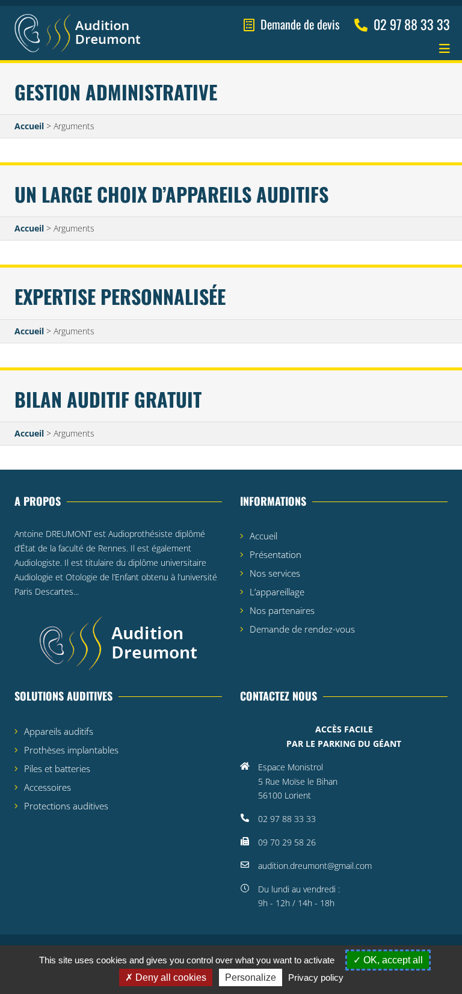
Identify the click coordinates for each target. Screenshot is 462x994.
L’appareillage (277, 592)
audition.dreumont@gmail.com (315, 865)
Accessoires (47, 787)
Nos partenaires (282, 610)
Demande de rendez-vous (302, 629)
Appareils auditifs (58, 731)
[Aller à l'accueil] (77, 33)
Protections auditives (66, 806)
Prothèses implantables (71, 750)
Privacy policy (315, 977)
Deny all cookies (169, 977)
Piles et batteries (57, 768)
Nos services (275, 573)
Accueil (29, 126)
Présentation (275, 554)
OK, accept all (392, 960)
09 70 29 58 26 (287, 842)
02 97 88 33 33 (287, 818)
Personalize (250, 977)
